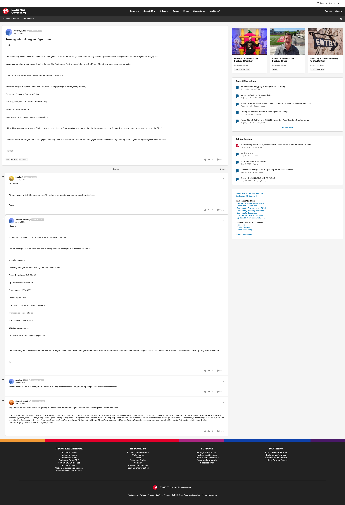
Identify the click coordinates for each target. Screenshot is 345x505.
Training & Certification (138, 468)
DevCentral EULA (69, 465)
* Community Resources (246, 213)
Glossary (138, 457)
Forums (16, 19)
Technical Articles (69, 457)
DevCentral (6, 19)
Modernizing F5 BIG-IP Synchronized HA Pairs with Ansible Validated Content (276, 145)
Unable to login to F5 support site (256, 95)
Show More (289, 128)
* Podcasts (240, 225)
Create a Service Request (207, 457)
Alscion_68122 (20, 31)
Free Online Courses (138, 465)
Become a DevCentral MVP (69, 470)
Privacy (151, 495)
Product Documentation (138, 452)
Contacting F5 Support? (246, 196)
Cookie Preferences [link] (209, 495)
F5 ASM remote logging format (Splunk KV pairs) (263, 86)
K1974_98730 (258, 173)
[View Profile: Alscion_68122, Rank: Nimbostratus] (9, 32)
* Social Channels (243, 227)
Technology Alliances (276, 455)
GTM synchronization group (253, 161)
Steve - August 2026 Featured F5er (283, 60)
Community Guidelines (69, 463)
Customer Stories (138, 460)
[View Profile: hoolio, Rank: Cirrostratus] (11, 178)
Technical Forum (28, 19)
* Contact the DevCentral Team (249, 215)
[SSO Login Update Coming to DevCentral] (325, 41)
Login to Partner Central (276, 460)
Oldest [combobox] (224, 169)
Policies (143, 495)
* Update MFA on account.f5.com (250, 218)
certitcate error (247, 153)
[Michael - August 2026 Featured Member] (249, 41)
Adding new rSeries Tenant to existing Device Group (264, 112)
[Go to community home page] (14, 11)
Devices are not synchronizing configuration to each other (267, 170)
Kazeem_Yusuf (259, 106)
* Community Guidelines (246, 205)
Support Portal (207, 463)
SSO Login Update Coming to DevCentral (324, 60)
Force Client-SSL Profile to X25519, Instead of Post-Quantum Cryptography (275, 120)
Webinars (138, 463)
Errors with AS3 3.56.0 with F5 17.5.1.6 (258, 178)
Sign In (338, 11)
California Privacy (163, 495)
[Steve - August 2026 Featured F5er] (287, 41)
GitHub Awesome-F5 (245, 234)
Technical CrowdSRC (69, 460)
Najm (256, 156)
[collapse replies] (3, 176)
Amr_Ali (256, 164)
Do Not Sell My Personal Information (186, 495)
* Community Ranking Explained (250, 210)
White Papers (138, 455)
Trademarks (133, 495)
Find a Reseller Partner (276, 452)
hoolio (18, 177)
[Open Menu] (341, 19)
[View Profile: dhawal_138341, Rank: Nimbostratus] (11, 402)
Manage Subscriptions (207, 452)
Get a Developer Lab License (69, 468)
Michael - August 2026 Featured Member (246, 60)
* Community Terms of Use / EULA (251, 208)
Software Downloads (207, 460)
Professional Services (207, 455)
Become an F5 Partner (276, 457)
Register (328, 11)
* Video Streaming (244, 229)
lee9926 (257, 89)
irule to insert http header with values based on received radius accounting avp (276, 103)
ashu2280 (257, 98)
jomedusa (257, 114)
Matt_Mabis (258, 147)
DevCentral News (241, 65)
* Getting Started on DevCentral (250, 203)
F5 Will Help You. (250, 193)
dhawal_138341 (21, 401)
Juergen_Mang (260, 181)
